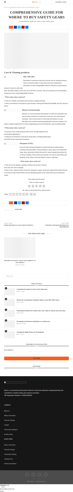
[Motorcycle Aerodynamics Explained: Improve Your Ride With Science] (9, 302)
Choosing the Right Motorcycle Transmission (30, 332)
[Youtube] (39, 474)
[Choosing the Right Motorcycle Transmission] (9, 334)
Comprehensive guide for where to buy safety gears (21, 7)
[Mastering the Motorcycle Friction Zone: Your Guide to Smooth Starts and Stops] (9, 313)
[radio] (29, 186)
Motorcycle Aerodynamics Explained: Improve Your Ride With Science (38, 300)
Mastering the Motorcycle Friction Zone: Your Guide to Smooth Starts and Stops (41, 310)
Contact (6, 425)
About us (7, 411)
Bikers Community (9, 415)
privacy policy (8, 434)
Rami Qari (18, 209)
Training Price (8, 459)
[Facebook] (27, 474)
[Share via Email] (26, 27)
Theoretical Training (10, 454)
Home (5, 7)
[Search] (68, 2)
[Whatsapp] (45, 474)
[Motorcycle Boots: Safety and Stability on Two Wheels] (20, 247)
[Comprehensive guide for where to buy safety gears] (9, 291)
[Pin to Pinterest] (23, 27)
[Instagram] (33, 474)
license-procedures (10, 463)
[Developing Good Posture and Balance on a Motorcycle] (9, 324)
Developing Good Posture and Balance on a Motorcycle (33, 321)
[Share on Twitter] (19, 27)
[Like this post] (11, 27)
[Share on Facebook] (15, 27)
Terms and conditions (11, 429)
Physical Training (9, 420)
